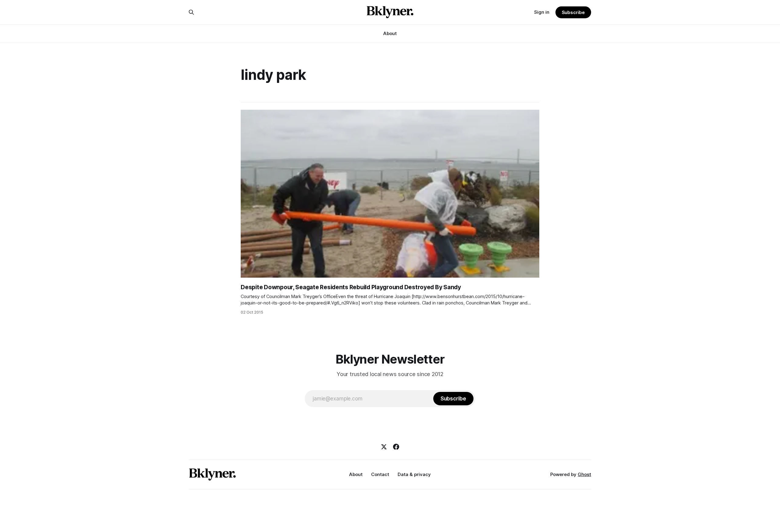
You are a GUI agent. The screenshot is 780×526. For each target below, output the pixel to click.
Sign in (541, 12)
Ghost (584, 474)
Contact (380, 474)
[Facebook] (396, 447)
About (390, 33)
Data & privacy (414, 474)
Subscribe (573, 12)
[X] (384, 447)
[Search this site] (191, 12)
